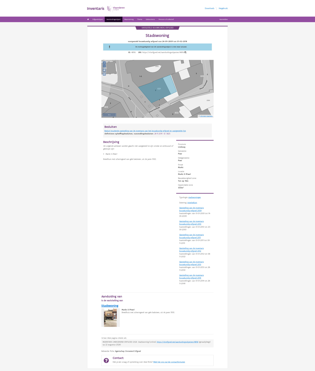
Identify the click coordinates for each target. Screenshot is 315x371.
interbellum (192, 202)
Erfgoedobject (98, 19)
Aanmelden (224, 19)
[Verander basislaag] (104, 74)
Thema (139, 19)
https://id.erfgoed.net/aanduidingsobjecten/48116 (177, 342)
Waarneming (129, 19)
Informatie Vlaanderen (206, 116)
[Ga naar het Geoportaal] (104, 70)
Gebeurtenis (150, 19)
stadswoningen (194, 197)
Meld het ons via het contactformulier (169, 362)
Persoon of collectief (166, 19)
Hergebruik (223, 8)
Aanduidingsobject (114, 19)
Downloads (209, 8)
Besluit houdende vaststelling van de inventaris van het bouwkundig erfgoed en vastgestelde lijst (145, 131)
